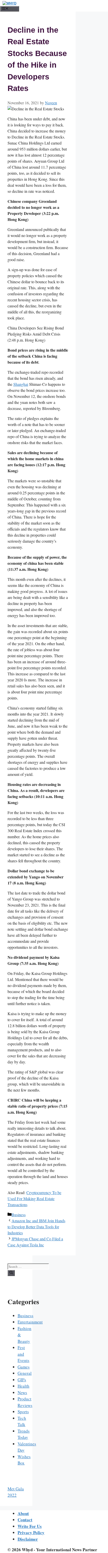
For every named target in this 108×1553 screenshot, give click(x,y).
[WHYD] (9, 3)
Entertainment (30, 1322)
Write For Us (30, 1526)
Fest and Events (23, 1354)
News (22, 1392)
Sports (23, 1412)
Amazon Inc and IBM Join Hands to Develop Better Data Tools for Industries (36, 1226)
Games (24, 1367)
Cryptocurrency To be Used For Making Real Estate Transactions (34, 1198)
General (25, 1373)
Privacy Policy (31, 1532)
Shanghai (20, 384)
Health (23, 1386)
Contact (25, 1520)
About (23, 1513)
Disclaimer (28, 1539)
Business (19, 1214)
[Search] (11, 1273)
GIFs (22, 1380)
